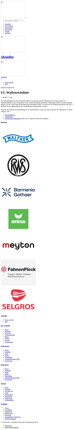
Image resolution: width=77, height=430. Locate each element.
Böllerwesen (9, 413)
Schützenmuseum (10, 419)
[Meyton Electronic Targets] (18, 258)
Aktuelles (7, 57)
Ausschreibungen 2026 (12, 359)
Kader (7, 355)
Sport (6, 354)
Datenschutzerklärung (12, 427)
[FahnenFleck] (18, 285)
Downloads (8, 396)
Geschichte (8, 410)
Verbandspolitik (10, 335)
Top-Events (8, 361)
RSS (6, 322)
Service (7, 340)
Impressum (8, 425)
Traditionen (8, 411)
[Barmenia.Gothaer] (18, 205)
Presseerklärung (10, 115)
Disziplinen (8, 357)
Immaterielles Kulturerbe (12, 417)
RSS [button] (6, 84)
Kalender (8, 331)
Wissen (7, 338)
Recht (7, 337)
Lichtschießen (9, 400)
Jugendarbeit (9, 395)
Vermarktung (9, 342)
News (7, 329)
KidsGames (8, 398)
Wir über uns (9, 391)
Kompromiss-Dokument (12, 118)
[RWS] (18, 178)
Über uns (8, 333)
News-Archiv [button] (9, 82)
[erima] (18, 231)
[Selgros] (18, 312)
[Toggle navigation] (25, 17)
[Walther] (18, 151)
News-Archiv (9, 320)
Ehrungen (8, 415)
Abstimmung (9, 117)
